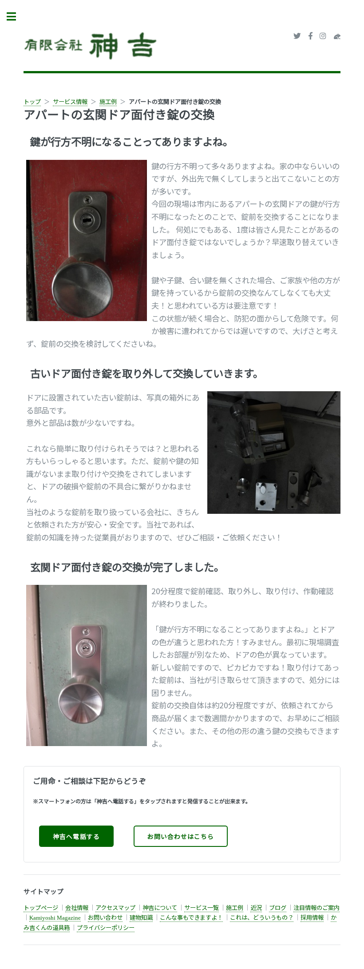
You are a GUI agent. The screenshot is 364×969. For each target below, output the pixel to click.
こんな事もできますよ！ (191, 917)
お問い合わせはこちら (180, 836)
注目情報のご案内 (316, 907)
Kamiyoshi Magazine (55, 917)
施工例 (108, 101)
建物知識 (141, 917)
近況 (256, 907)
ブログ (277, 907)
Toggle (16, 16)
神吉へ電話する (76, 836)
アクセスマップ (115, 907)
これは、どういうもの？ (261, 917)
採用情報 (312, 917)
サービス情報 (70, 101)
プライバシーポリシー (106, 927)
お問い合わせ (105, 917)
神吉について (159, 907)
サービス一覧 (201, 907)
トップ (32, 101)
